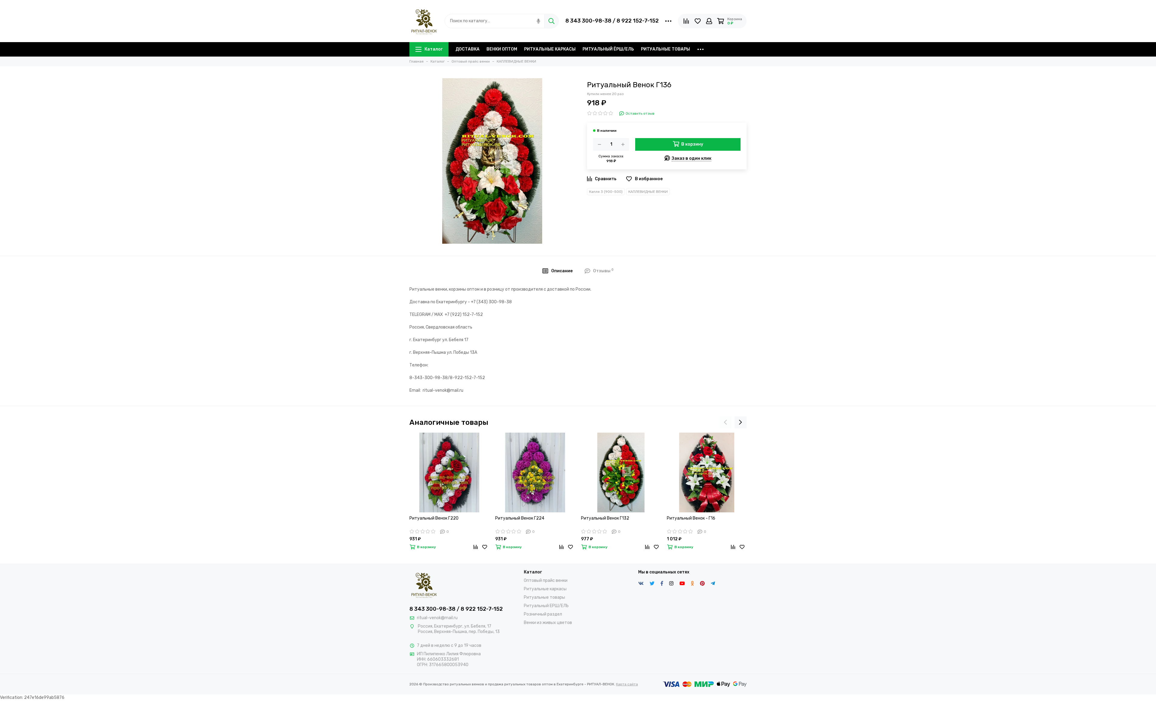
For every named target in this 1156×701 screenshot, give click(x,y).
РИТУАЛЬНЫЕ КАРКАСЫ (550, 49)
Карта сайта (627, 684)
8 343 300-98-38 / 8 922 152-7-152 (612, 20)
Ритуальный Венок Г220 (433, 518)
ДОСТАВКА (467, 49)
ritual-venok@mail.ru (437, 617)
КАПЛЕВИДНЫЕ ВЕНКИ (648, 192)
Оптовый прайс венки (545, 580)
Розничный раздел (543, 614)
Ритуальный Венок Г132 (605, 518)
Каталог (433, 49)
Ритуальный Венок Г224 (519, 518)
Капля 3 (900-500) (606, 192)
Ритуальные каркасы (545, 588)
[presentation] (725, 422)
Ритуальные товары (544, 597)
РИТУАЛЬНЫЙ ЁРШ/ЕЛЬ (608, 49)
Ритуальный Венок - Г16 (691, 518)
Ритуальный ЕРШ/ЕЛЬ (546, 605)
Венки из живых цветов (548, 622)
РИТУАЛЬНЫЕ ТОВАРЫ (665, 49)
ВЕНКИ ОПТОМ (501, 49)
